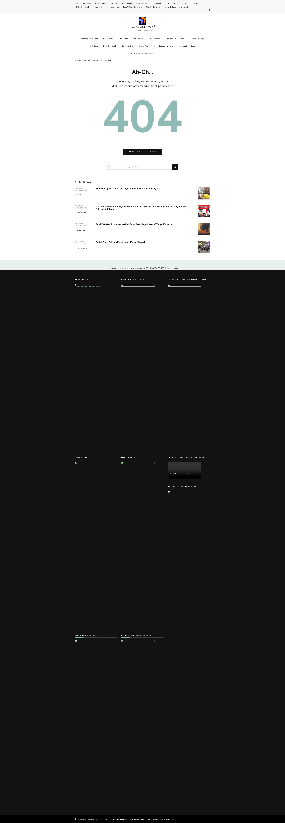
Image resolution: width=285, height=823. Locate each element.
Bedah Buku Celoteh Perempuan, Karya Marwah (121, 242)
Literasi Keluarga (180, 4)
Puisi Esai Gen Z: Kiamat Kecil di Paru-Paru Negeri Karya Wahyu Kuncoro (134, 224)
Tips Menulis (156, 4)
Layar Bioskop (141, 4)
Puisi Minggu (127, 4)
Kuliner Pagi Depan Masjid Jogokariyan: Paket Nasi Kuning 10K (128, 188)
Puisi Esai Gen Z (82, 7)
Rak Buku (194, 4)
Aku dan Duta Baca (153, 7)
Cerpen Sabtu (99, 7)
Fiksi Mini (114, 4)
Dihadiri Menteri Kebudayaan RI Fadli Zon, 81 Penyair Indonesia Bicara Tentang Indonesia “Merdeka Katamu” (142, 208)
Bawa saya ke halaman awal (142, 152)
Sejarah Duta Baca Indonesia (177, 7)
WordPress (168, 819)
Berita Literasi (81, 212)
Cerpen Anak (113, 7)
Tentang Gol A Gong (83, 4)
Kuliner (78, 194)
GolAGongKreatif (143, 27)
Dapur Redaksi (101, 4)
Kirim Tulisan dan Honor (132, 7)
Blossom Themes (144, 819)
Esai (167, 4)
